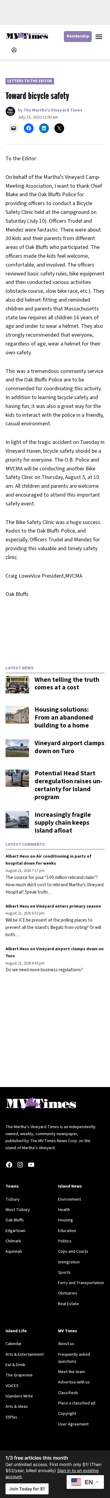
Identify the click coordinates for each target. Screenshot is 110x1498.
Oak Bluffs (15, 1220)
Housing (65, 1220)
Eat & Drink (15, 1365)
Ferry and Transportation (81, 1283)
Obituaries (67, 1293)
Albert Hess (17, 856)
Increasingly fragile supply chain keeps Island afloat (63, 822)
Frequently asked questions (74, 1358)
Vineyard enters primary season (68, 906)
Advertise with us (74, 1382)
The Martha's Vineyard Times (53, 110)
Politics (65, 1241)
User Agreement (73, 1424)
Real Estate (68, 1304)
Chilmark (13, 1241)
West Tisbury (18, 1209)
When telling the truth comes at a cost (67, 683)
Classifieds (68, 1393)
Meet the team (71, 1372)
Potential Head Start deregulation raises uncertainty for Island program (68, 785)
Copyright (67, 1413)
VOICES (12, 1386)
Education (67, 1230)
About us (66, 1343)
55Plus (11, 1417)
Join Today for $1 (27, 1488)
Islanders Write (19, 1396)
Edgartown (15, 1230)
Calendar (14, 1343)
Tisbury (13, 1199)
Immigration (69, 1262)
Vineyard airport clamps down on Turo (70, 747)
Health (64, 1209)
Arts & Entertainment (25, 1354)
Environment (69, 1199)
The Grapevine (19, 1375)
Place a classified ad (76, 1403)
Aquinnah (14, 1251)
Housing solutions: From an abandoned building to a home (64, 717)
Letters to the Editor (29, 81)
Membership (78, 36)
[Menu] (99, 36)
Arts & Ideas (17, 1406)
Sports (64, 1272)
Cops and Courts (73, 1251)
